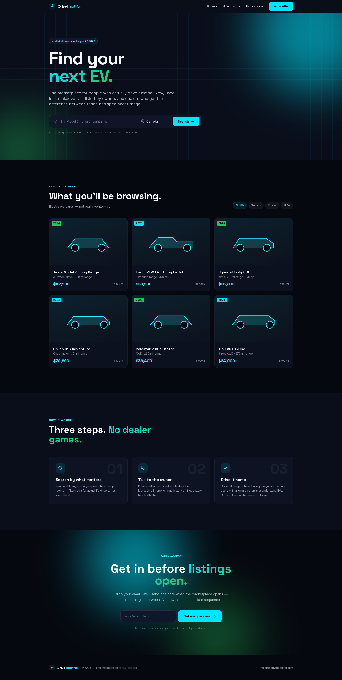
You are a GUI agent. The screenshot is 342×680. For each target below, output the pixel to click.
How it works (232, 6)
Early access (255, 6)
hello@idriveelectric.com (277, 667)
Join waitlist (281, 6)
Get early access (197, 616)
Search (183, 121)
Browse (212, 6)
